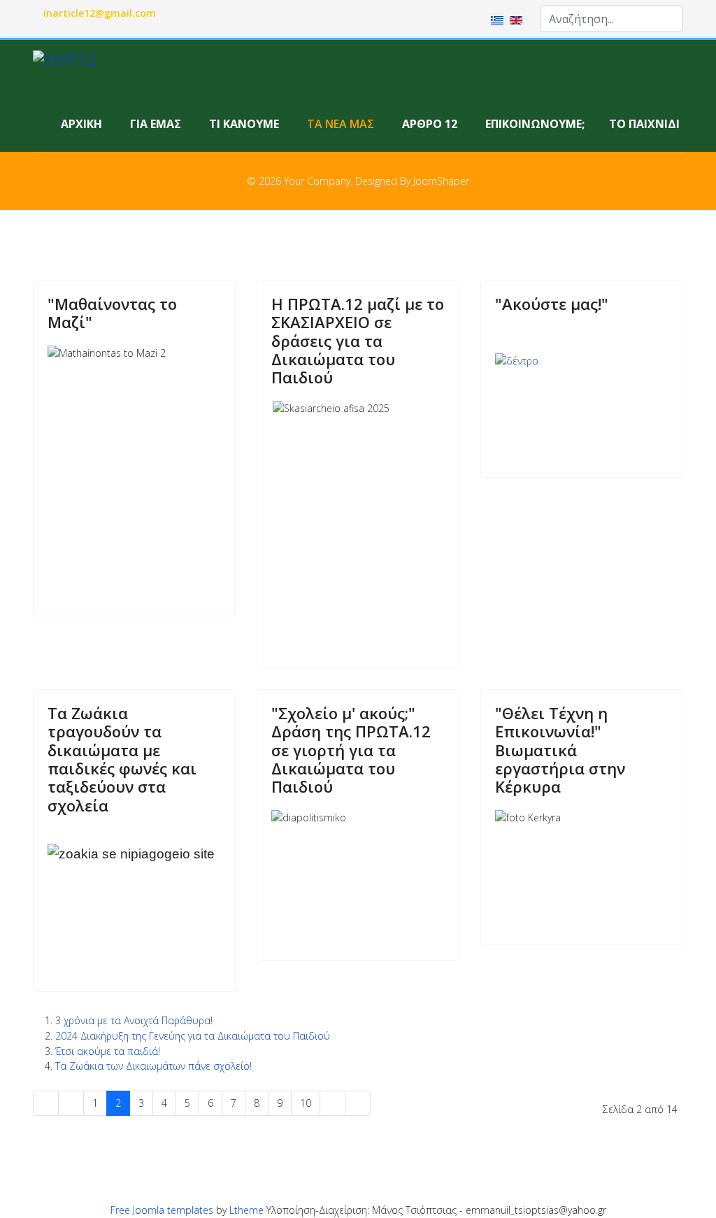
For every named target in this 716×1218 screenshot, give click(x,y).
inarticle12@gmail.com (99, 13)
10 (305, 1103)
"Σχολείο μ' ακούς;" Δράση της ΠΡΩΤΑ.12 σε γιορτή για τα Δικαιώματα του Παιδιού (351, 750)
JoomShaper (441, 180)
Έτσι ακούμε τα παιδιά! (107, 1051)
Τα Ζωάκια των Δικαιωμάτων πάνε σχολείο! (153, 1065)
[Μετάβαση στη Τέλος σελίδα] (358, 1103)
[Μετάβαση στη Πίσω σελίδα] (71, 1103)
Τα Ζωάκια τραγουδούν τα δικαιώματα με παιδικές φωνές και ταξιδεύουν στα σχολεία (122, 759)
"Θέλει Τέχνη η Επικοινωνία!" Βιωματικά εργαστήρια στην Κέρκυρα (560, 750)
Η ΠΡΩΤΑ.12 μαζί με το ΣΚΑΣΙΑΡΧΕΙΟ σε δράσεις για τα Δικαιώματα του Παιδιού (357, 340)
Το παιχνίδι (644, 124)
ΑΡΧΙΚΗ (81, 124)
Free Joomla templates (161, 1210)
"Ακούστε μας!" (551, 303)
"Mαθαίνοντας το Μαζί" (112, 312)
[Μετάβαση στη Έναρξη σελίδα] (46, 1103)
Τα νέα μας (340, 124)
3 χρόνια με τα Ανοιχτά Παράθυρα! (134, 1020)
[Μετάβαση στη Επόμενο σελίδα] (332, 1103)
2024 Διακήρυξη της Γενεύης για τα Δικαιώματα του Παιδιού (192, 1035)
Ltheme (246, 1210)
